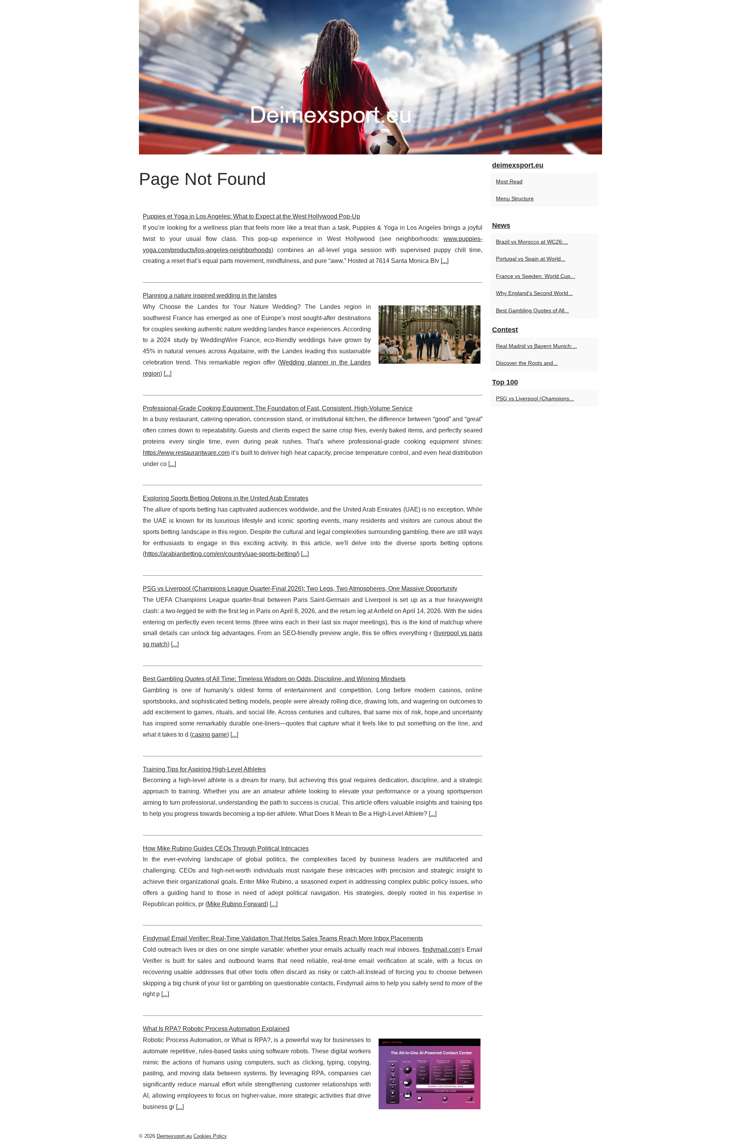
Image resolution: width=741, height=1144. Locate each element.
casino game (209, 734)
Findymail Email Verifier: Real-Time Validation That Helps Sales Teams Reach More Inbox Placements (283, 938)
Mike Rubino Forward (236, 904)
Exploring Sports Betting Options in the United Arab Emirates (225, 498)
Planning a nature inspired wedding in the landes (210, 295)
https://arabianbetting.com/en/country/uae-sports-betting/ (221, 554)
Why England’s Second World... (534, 293)
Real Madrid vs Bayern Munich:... (536, 346)
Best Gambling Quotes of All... (532, 310)
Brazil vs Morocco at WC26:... (532, 242)
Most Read (509, 181)
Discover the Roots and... (527, 363)
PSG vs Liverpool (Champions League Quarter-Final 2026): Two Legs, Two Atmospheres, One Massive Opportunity (300, 588)
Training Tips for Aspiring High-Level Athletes (204, 769)
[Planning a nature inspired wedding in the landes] (429, 333)
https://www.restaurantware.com (186, 452)
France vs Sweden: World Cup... (535, 276)
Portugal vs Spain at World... (530, 259)
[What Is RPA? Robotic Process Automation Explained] (429, 1073)
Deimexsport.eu (174, 1136)
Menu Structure (515, 198)
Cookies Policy (210, 1136)
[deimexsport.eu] (370, 77)
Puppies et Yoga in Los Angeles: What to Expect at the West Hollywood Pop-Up (251, 216)
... (444, 261)
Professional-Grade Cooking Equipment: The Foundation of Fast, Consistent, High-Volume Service (278, 408)
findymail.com (441, 949)
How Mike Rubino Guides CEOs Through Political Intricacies (226, 848)
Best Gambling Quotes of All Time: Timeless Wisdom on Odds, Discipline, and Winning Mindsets (274, 679)
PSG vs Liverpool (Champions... (535, 398)
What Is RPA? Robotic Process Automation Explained (216, 1028)
